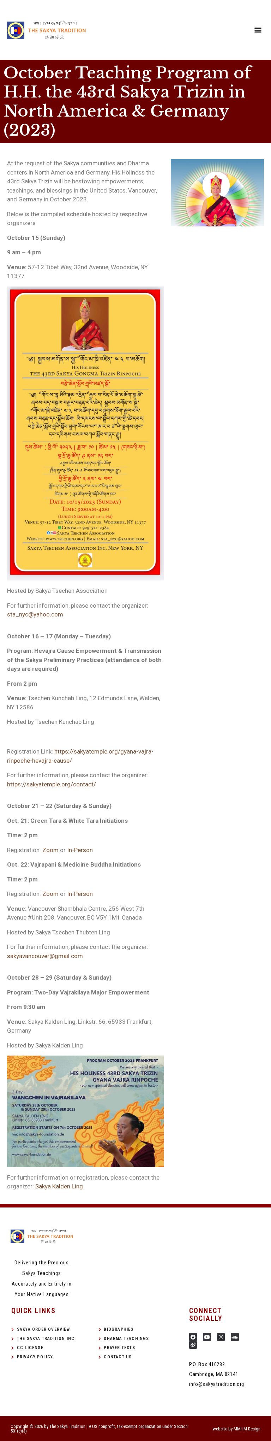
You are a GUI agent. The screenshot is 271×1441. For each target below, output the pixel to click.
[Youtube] (207, 1337)
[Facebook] (193, 1337)
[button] (258, 30)
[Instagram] (221, 1337)
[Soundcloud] (235, 1337)
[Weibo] (193, 1345)
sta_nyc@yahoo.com (35, 614)
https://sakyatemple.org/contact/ (51, 784)
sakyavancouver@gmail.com (45, 955)
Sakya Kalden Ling (59, 1186)
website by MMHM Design (236, 1428)
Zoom (50, 850)
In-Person (80, 850)
